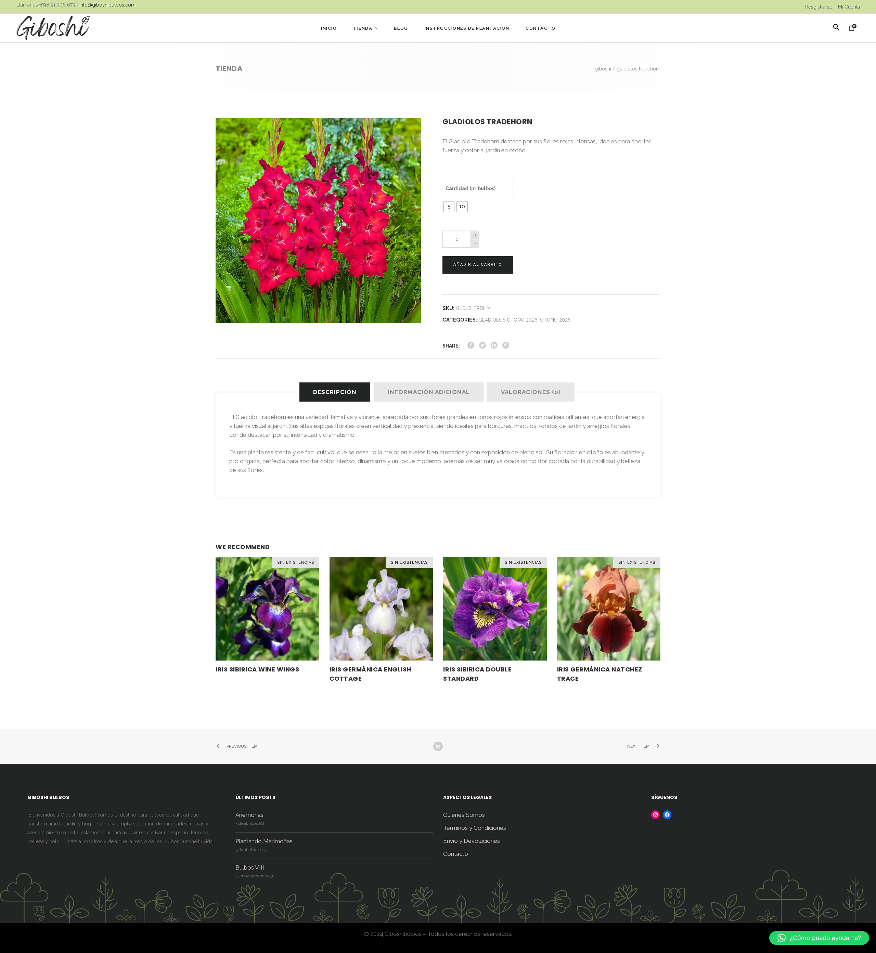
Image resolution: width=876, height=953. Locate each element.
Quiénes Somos (464, 814)
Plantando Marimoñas (264, 841)
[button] (819, 938)
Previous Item (242, 746)
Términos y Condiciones (474, 827)
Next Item (638, 746)
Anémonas (249, 814)
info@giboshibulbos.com (107, 5)
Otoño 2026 (555, 320)
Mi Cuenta (849, 7)
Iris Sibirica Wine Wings (257, 669)
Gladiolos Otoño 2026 (508, 320)
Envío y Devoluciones (471, 840)
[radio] (449, 206)
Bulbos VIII (249, 867)
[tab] (336, 392)
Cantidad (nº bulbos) (470, 188)
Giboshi (603, 68)
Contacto (455, 853)
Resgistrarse (818, 7)
